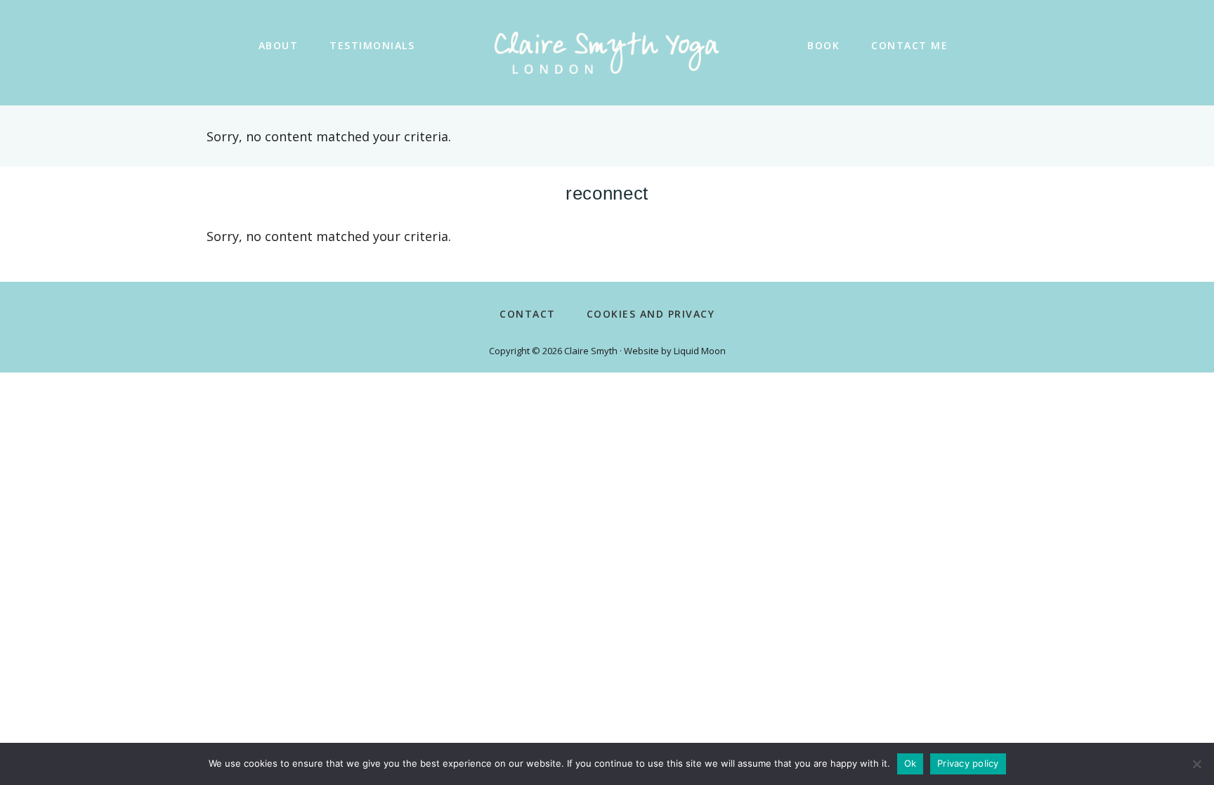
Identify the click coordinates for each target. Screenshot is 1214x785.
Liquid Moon (700, 350)
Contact (528, 313)
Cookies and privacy (651, 313)
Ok (910, 763)
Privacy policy (968, 763)
